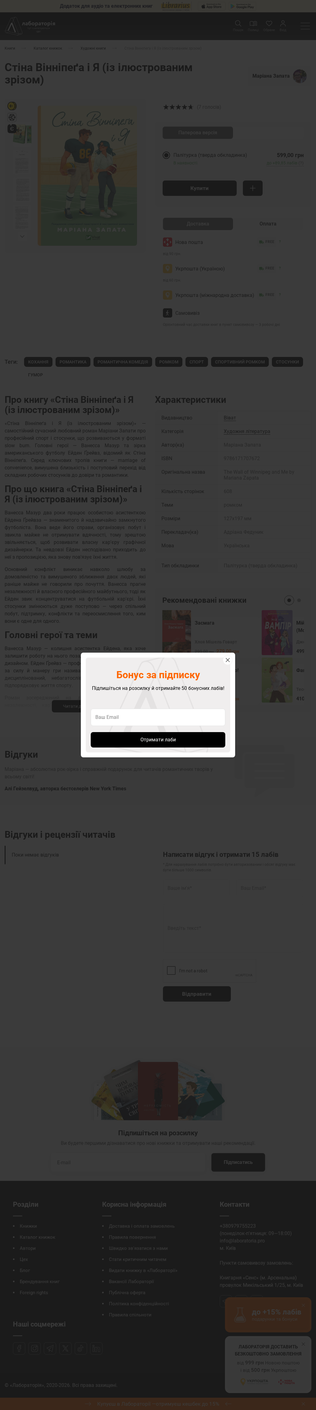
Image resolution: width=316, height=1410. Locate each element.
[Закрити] (228, 660)
